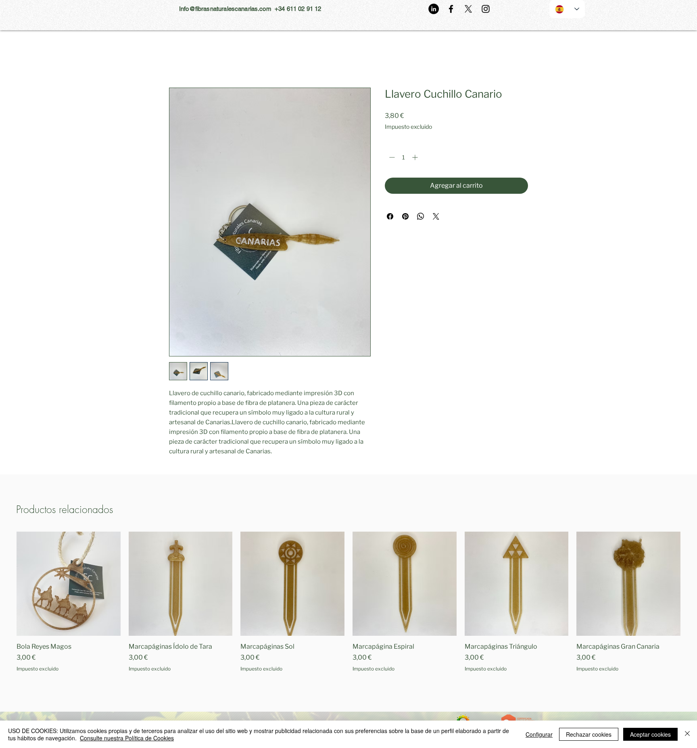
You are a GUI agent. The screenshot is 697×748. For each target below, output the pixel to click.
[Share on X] (436, 216)
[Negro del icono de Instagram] (485, 9)
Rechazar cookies (588, 734)
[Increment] (416, 157)
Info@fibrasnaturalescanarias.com (225, 8)
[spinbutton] (403, 157)
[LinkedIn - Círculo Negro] (433, 9)
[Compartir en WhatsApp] (421, 216)
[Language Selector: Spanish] (567, 9)
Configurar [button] (539, 734)
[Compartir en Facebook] (390, 216)
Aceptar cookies (650, 734)
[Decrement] (391, 157)
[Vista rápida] (69, 584)
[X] (468, 9)
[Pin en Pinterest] (405, 216)
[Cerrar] (687, 734)
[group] (348, 606)
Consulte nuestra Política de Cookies (127, 738)
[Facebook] (451, 9)
